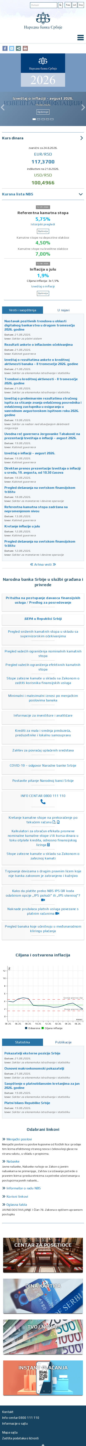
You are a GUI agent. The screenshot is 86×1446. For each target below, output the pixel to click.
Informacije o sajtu (15, 1423)
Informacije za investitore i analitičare (43, 715)
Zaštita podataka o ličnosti (20, 1438)
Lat (74, 5)
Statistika (22, 1042)
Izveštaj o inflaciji (43, 286)
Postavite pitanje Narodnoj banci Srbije (43, 781)
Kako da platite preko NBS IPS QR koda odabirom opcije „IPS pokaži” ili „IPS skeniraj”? (43, 893)
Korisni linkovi (17, 1196)
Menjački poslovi (19, 1139)
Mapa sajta (10, 1432)
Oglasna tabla (16, 1205)
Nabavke (12, 1161)
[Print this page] (25, 48)
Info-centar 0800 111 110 (20, 1417)
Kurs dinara (13, 138)
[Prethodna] (3, 107)
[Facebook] (5, 48)
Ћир (68, 5)
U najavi (63, 310)
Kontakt (7, 1412)
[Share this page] (18, 48)
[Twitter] (11, 48)
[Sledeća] (83, 107)
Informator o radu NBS (23, 1188)
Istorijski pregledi (43, 224)
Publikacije (63, 1042)
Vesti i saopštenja (22, 310)
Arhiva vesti (43, 564)
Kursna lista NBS (17, 194)
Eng (81, 5)
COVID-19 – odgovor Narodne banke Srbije (43, 765)
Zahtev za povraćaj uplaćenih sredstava (43, 750)
